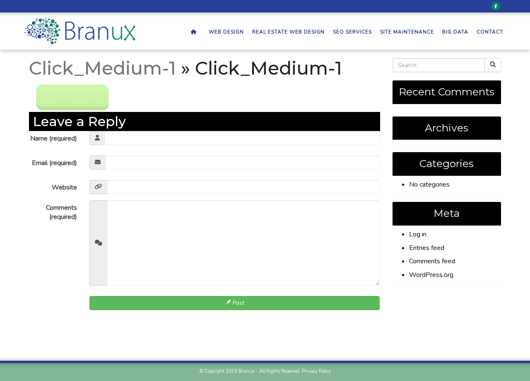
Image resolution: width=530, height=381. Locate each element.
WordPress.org (431, 274)
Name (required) (53, 138)
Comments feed (432, 261)
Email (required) (54, 162)
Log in (417, 234)
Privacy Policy (316, 371)
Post (237, 303)
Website (64, 187)
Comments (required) (61, 212)
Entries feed (426, 247)
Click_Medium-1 (102, 68)
